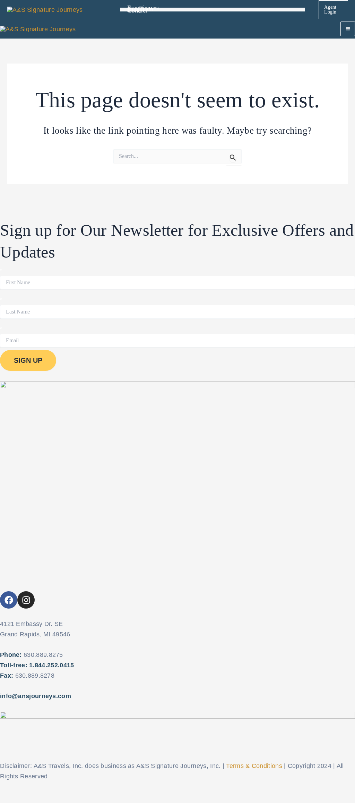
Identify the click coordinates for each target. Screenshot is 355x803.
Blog (133, 10)
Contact (137, 10)
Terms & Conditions (254, 765)
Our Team (140, 9)
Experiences (143, 8)
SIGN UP (28, 360)
